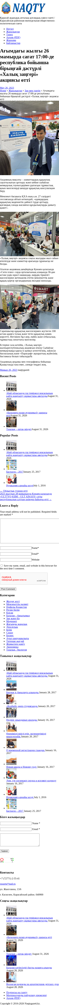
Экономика (12, 647)
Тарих (9, 34)
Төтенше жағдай (15, 641)
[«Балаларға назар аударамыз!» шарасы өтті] (11, 409)
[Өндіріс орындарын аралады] (11, 717)
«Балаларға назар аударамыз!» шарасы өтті (29, 937)
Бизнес (10, 635)
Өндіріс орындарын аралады (22, 720)
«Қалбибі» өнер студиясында (22, 706)
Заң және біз (13, 618)
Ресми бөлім (13, 610)
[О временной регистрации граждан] (11, 747)
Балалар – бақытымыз (18, 615)
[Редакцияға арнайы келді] (11, 482)
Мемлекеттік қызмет (17, 604)
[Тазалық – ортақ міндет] (11, 426)
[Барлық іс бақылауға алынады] (11, 689)
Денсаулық (12, 627)
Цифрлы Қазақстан (16, 607)
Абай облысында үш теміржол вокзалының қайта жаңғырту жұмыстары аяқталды (29, 394)
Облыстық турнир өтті (14, 491)
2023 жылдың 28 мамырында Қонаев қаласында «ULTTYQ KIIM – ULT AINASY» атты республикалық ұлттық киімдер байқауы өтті (26, 496)
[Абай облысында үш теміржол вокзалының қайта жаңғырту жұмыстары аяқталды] (11, 390)
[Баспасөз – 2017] (11, 469)
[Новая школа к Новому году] (11, 764)
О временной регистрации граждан (25, 750)
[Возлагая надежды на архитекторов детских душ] (11, 981)
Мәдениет (11, 621)
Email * (36, 829)
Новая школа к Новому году (21, 767)
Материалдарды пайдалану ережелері (26, 995)
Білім (9, 629)
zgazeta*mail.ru (8, 883)
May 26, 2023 (7, 87)
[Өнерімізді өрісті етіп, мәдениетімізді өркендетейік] (11, 730)
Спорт (9, 632)
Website (35, 559)
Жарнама (11, 40)
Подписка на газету (16, 992)
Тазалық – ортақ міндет (18, 429)
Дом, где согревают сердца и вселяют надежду (31, 780)
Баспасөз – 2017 (14, 471)
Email (35, 553)
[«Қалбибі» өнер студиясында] (11, 703)
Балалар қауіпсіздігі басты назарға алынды (29, 967)
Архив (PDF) (13, 37)
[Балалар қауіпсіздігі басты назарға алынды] (11, 964)
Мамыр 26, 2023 (8, 370)
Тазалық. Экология (16, 649)
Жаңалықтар (13, 31)
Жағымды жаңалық (16, 624)
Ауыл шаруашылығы (17, 638)
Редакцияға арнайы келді (19, 485)
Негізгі (10, 29)
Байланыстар (13, 43)
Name (35, 548)
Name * (36, 823)
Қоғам (9, 612)
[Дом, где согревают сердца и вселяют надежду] (11, 777)
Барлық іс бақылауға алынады (22, 692)
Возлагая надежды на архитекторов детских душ (32, 984)
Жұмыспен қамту (15, 644)
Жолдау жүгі (13, 601)
